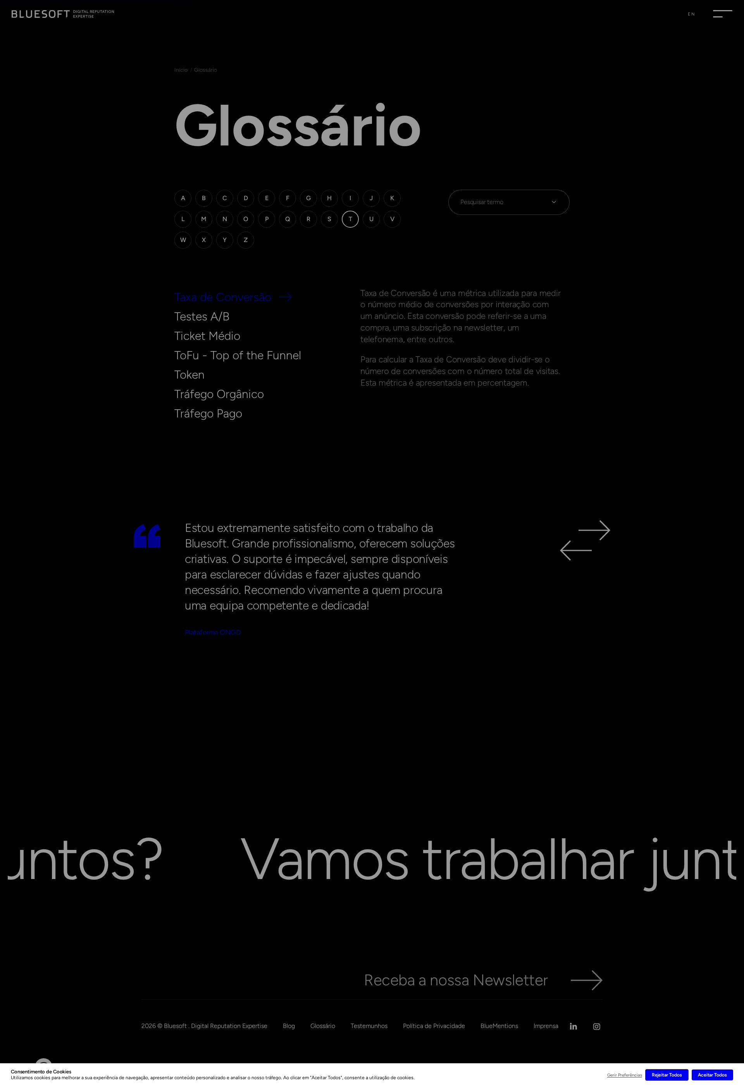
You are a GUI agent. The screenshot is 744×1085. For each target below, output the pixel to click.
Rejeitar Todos (667, 1075)
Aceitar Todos (712, 1075)
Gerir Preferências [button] (624, 1075)
